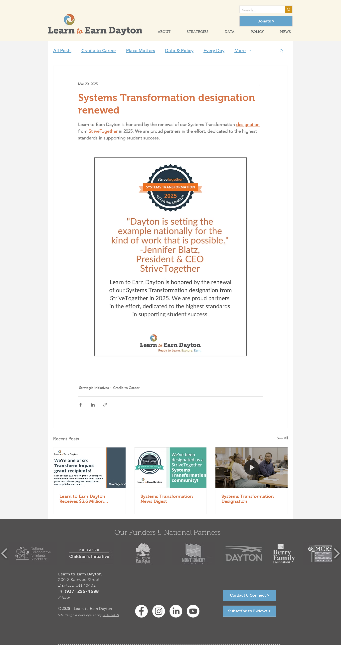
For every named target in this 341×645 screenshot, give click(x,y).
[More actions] (260, 84)
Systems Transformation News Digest (167, 499)
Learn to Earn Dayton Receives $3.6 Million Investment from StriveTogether (82, 499)
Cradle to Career (98, 50)
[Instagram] (158, 611)
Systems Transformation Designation (247, 499)
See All (282, 438)
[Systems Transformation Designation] (251, 467)
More (240, 50)
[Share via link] (105, 404)
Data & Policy (179, 50)
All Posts (62, 50)
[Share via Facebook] (80, 404)
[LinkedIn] (176, 611)
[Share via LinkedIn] (92, 404)
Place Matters (140, 50)
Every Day (213, 50)
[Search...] (288, 9)
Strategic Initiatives (94, 387)
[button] (159, 32)
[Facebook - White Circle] (141, 611)
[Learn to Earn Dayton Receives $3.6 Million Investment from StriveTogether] (89, 467)
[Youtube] (193, 611)
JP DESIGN (111, 615)
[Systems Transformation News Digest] (171, 467)
